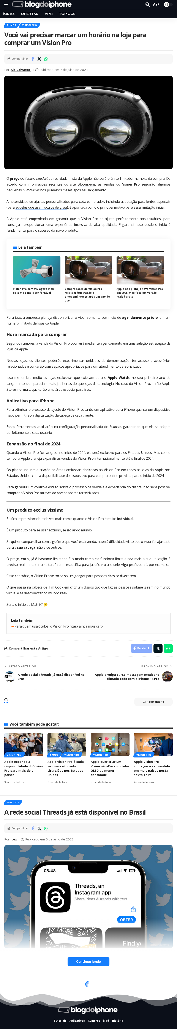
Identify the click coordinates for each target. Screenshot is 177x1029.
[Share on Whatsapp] (46, 58)
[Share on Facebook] (33, 58)
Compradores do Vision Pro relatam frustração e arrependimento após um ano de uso (87, 294)
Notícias (13, 802)
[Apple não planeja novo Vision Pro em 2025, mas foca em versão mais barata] (140, 270)
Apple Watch (16, 981)
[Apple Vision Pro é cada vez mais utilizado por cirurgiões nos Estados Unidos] (66, 744)
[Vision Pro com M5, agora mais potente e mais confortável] (36, 270)
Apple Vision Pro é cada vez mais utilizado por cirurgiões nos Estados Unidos (65, 768)
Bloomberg (86, 184)
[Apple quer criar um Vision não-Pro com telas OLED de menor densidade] (110, 744)
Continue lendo (88, 961)
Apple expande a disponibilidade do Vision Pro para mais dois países (23, 768)
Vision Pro (29, 25)
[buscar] (147, 4)
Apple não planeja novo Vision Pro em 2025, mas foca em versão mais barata (140, 292)
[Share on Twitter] (39, 58)
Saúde (54, 754)
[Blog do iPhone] (42, 4)
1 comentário (155, 702)
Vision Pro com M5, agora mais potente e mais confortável (34, 291)
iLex (14, 839)
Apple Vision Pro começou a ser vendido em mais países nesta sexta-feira (152, 768)
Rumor (11, 25)
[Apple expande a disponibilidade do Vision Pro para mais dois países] (23, 744)
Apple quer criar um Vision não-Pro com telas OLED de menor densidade (110, 768)
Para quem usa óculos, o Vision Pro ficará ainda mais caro (58, 626)
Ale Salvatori (21, 69)
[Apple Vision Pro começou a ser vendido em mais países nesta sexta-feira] (153, 744)
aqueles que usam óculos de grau (41, 207)
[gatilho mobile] (8, 4)
